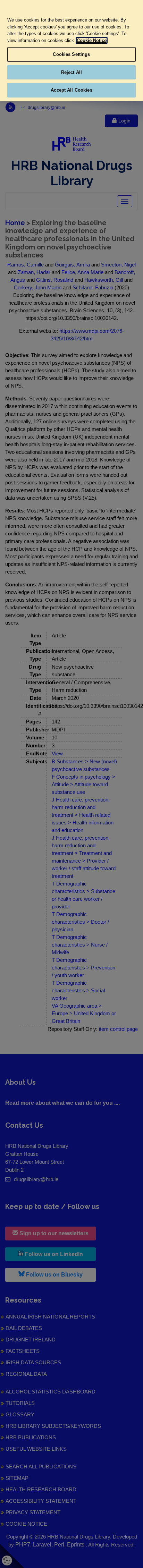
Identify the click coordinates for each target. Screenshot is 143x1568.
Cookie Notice (92, 40)
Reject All (71, 72)
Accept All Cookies (71, 90)
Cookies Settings (71, 54)
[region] (71, 50)
